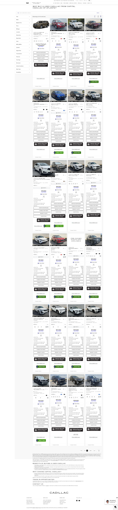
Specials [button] (80, 3)
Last (94, 450)
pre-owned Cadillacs (54, 460)
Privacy (40, 507)
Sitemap (37, 507)
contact (47, 485)
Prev (85, 450)
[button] (48, 24)
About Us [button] (89, 3)
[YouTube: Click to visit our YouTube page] (80, 501)
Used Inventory (30, 501)
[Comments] (47, 41)
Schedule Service (46, 502)
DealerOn (34, 507)
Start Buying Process (41, 52)
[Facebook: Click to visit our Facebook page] (77, 501)
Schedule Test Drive (41, 55)
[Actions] (47, 33)
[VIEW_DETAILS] (76, 239)
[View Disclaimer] (42, 41)
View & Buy (76, 417)
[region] (58, 55)
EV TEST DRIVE (56, 3)
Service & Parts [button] (73, 3)
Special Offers (29, 502)
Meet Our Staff (63, 502)
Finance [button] (84, 3)
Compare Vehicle (38, 86)
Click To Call (41, 60)
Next (91, 450)
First (81, 450)
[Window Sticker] (65, 257)
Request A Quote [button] (41, 58)
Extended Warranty (47, 501)
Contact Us (62, 501)
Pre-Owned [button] (65, 3)
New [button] (61, 3)
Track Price (41, 48)
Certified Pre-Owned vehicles (58, 468)
